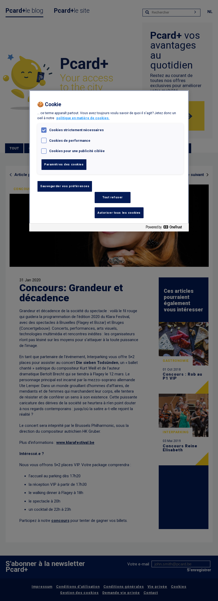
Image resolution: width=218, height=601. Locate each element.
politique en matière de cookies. (83, 118)
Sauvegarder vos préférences (64, 186)
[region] (109, 161)
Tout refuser (112, 197)
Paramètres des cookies (64, 164)
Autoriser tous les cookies (119, 212)
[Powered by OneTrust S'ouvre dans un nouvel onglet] (166, 228)
